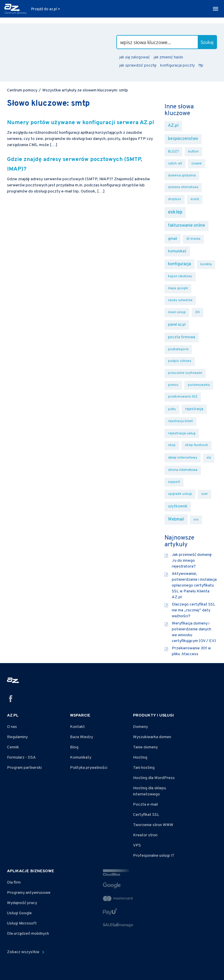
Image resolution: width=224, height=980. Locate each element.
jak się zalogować (134, 57)
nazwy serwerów (180, 300)
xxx (196, 520)
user (204, 494)
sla (208, 458)
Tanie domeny (145, 747)
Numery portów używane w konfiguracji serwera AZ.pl (80, 122)
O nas (12, 726)
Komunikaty (80, 757)
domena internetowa (183, 187)
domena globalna (182, 176)
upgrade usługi (180, 494)
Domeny (140, 726)
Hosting (140, 757)
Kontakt (77, 726)
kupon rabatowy (180, 276)
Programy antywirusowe (28, 892)
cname (196, 164)
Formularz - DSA (21, 757)
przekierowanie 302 (182, 397)
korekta (206, 264)
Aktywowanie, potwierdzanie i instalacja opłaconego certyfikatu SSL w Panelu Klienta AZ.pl (194, 585)
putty (172, 409)
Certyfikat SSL (146, 814)
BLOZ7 (173, 152)
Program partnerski (24, 767)
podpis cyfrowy (179, 361)
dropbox (174, 199)
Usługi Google (19, 913)
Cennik (13, 747)
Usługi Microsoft (22, 923)
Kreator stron (145, 835)
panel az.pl (177, 324)
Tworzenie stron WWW (153, 825)
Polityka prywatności (88, 767)
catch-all (175, 164)
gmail (172, 238)
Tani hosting (144, 767)
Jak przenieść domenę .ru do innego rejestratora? (192, 560)
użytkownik (178, 506)
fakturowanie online (186, 225)
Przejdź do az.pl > (45, 9)
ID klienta (193, 239)
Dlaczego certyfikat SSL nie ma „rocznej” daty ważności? (193, 610)
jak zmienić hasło (168, 57)
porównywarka (199, 385)
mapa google (178, 288)
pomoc (173, 385)
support (174, 482)
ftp (200, 65)
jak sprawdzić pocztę (137, 65)
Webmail (176, 519)
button (193, 152)
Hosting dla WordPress (154, 778)
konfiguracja (179, 264)
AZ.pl (173, 126)
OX (197, 312)
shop (172, 445)
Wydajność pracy (22, 903)
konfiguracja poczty (177, 65)
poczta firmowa (181, 337)
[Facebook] (11, 700)
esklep (175, 212)
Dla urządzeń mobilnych (28, 933)
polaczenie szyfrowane (185, 373)
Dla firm (14, 882)
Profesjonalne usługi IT (153, 855)
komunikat (177, 251)
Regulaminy (17, 737)
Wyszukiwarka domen (152, 737)
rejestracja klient (180, 421)
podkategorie (178, 349)
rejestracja (194, 409)
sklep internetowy (182, 457)
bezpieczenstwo (183, 139)
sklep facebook (196, 445)
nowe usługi (177, 312)
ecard (194, 199)
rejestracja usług (181, 433)
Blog (74, 747)
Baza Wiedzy (81, 737)
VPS (137, 845)
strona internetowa (182, 470)
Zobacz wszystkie (23, 952)
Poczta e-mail (145, 804)
